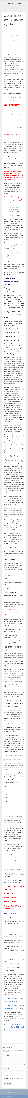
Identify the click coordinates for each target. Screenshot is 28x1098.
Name (6, 1068)
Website (6, 1075)
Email (6, 1072)
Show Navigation (22, 13)
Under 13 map (10, 897)
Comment (6, 1056)
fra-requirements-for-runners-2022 (14, 724)
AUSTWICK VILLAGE (14, 3)
